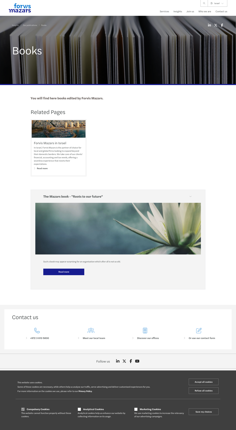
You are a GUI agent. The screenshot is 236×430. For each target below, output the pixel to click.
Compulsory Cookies (38, 409)
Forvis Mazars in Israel (50, 143)
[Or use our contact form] (199, 334)
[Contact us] (37, 334)
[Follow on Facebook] (130, 361)
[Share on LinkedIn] (209, 25)
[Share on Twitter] (216, 25)
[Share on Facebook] (222, 25)
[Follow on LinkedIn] (117, 361)
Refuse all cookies (204, 390)
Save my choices (204, 411)
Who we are (204, 11)
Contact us (221, 11)
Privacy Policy (85, 391)
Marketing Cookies (150, 409)
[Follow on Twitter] (124, 361)
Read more (42, 168)
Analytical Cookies (93, 409)
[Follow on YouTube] (137, 361)
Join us (190, 11)
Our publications (30, 25)
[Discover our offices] (145, 334)
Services (164, 11)
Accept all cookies (204, 381)
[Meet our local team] (91, 334)
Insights (177, 11)
